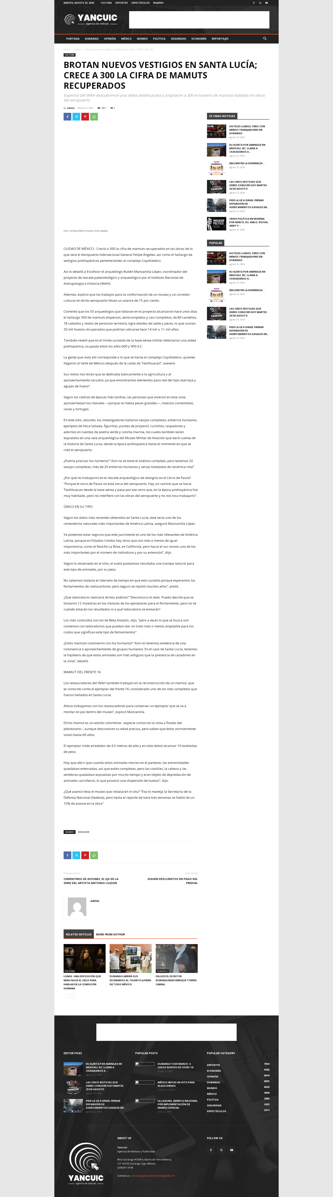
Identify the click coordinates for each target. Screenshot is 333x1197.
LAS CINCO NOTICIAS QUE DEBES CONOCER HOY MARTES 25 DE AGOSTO (248, 185)
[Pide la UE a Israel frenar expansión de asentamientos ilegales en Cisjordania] (216, 205)
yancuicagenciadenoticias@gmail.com (153, 1175)
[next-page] (72, 996)
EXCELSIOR (83, 831)
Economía (199, 38)
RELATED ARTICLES (79, 934)
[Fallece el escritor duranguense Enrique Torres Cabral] (177, 958)
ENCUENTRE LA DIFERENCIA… (247, 163)
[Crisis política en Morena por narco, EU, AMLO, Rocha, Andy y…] (216, 223)
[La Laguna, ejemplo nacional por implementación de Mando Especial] (145, 1105)
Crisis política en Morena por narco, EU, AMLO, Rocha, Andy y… (248, 222)
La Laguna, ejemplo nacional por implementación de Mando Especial (178, 1104)
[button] (264, 39)
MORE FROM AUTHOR (110, 934)
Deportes (121, 2)
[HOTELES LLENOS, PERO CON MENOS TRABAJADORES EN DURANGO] (216, 131)
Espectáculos (140, 2)
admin (71, 107)
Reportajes (220, 38)
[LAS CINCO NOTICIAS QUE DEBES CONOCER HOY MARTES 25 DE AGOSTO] (216, 186)
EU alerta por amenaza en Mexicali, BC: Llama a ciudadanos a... (247, 148)
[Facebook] (254, 3)
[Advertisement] (199, 19)
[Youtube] (266, 3)
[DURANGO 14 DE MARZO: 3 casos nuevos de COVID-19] (145, 1069)
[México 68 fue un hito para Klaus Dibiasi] (145, 1087)
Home (67, 49)
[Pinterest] (85, 117)
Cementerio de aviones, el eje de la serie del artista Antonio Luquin (91, 881)
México (126, 38)
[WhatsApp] (94, 117)
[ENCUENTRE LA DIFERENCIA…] (216, 168)
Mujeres (158, 2)
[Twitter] (260, 3)
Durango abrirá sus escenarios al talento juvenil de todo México (130, 980)
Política (159, 38)
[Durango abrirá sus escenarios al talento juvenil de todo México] (131, 958)
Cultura (106, 2)
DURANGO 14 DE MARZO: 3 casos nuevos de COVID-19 (175, 1065)
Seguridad (178, 38)
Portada (73, 38)
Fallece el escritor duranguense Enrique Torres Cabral (176, 980)
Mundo (142, 38)
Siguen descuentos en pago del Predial (172, 881)
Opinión (110, 38)
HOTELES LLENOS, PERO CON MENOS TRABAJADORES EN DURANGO (247, 130)
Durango (92, 38)
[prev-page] (66, 996)
